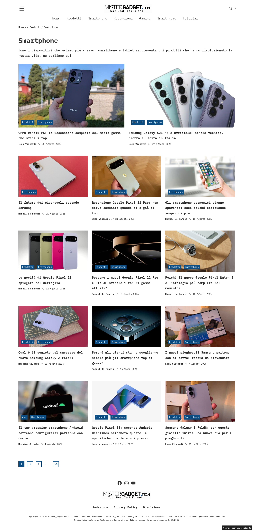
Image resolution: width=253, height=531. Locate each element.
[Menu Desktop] (21, 8)
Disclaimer (151, 507)
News (56, 18)
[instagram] (126, 483)
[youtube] (133, 483)
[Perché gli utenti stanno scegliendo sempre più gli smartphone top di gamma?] (126, 326)
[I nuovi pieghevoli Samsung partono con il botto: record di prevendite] (200, 326)
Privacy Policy (126, 507)
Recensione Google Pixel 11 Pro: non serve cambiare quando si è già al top (125, 208)
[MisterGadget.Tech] (128, 8)
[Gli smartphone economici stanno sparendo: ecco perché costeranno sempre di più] (200, 176)
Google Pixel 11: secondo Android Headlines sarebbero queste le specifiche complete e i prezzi (122, 433)
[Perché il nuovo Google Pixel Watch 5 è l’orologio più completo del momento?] (200, 251)
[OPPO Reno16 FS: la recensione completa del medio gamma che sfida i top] (71, 95)
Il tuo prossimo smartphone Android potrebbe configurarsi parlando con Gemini (50, 433)
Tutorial (190, 18)
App (24, 417)
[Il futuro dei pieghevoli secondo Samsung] (53, 176)
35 (56, 464)
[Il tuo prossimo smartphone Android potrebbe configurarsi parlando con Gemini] (53, 401)
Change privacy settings (237, 528)
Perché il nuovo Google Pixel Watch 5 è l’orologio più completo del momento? (199, 282)
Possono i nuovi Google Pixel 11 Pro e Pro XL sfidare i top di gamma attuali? (125, 282)
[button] (233, 8)
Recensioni (123, 18)
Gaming (145, 18)
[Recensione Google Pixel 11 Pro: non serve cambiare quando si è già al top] (126, 176)
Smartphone (97, 18)
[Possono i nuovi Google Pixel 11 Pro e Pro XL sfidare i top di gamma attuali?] (126, 251)
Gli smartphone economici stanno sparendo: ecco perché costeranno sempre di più (195, 208)
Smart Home (166, 18)
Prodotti (74, 18)
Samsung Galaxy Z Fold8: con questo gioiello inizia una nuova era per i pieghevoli (198, 433)
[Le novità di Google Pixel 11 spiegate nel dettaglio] (53, 251)
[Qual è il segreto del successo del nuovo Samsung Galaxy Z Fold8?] (53, 326)
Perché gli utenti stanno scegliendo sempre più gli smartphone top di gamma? (125, 357)
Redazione (100, 507)
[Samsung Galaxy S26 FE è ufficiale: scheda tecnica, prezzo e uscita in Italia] (182, 95)
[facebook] (120, 483)
